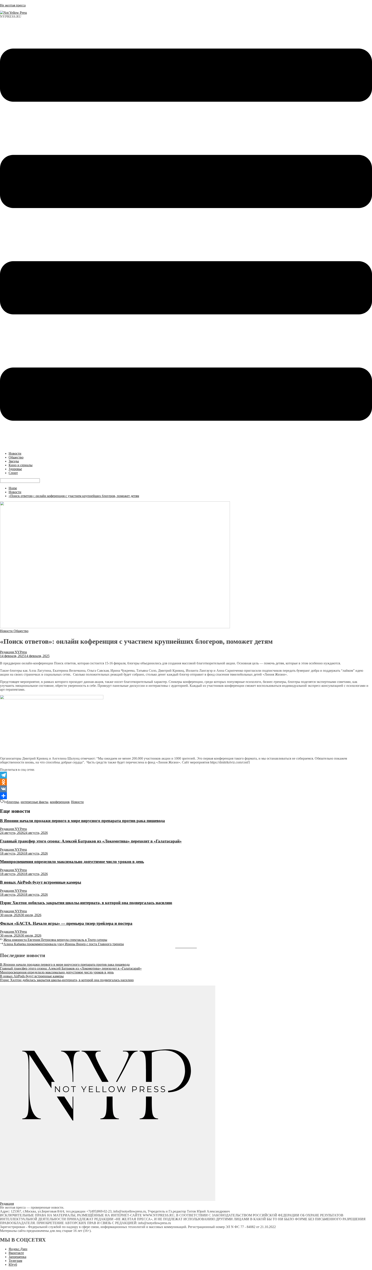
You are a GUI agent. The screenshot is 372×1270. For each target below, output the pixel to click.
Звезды (14, 461)
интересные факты (34, 802)
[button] (186, 235)
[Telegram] (186, 775)
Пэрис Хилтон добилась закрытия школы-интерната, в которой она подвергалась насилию (86, 902)
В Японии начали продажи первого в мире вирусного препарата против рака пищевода (82, 820)
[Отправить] (186, 795)
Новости (15, 453)
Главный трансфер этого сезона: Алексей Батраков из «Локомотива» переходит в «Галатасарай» (91, 841)
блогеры (13, 802)
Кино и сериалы (21, 465)
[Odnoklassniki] (186, 782)
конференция (59, 802)
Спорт (13, 473)
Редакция (7, 1203)
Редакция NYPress (13, 652)
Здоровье (15, 469)
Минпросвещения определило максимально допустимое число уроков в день (72, 861)
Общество (16, 457)
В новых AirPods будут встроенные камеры (40, 882)
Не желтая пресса (13, 5)
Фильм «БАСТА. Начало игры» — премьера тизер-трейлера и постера (66, 923)
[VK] (186, 788)
